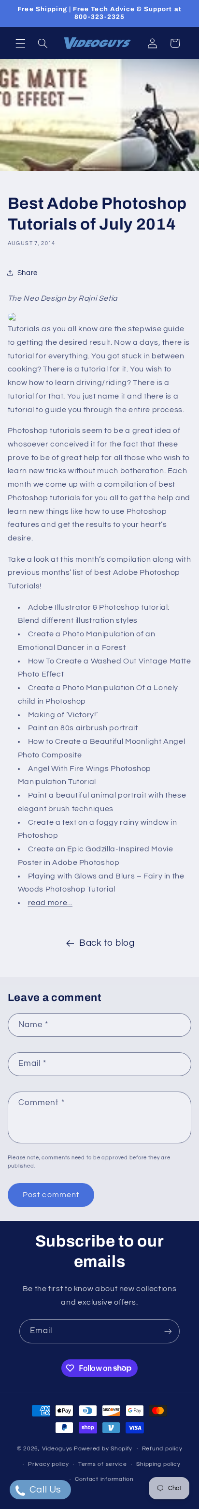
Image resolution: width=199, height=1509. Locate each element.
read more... (50, 903)
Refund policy (162, 1448)
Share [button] (27, 273)
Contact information (104, 1479)
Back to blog (107, 943)
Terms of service (102, 1464)
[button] (20, 43)
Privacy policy (48, 1464)
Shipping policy (158, 1464)
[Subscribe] (168, 1331)
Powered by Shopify (103, 1448)
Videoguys (57, 1448)
